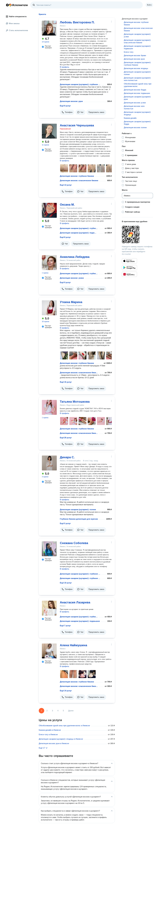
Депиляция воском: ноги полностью (134, 107)
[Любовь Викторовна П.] (49, 28)
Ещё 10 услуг (66, 583)
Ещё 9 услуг (65, 282)
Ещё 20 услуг (66, 438)
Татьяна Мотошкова (75, 401)
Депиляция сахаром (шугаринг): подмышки (79, 233)
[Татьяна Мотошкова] (49, 407)
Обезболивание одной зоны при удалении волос (137, 85)
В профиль (64, 67)
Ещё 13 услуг (66, 185)
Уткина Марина (71, 302)
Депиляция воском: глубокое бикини (77, 176)
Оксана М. (67, 204)
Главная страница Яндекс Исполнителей (17, 5)
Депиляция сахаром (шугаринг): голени (78, 509)
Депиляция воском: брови (135, 55)
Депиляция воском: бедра (135, 90)
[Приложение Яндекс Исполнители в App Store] (129, 260)
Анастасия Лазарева (75, 602)
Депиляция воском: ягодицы (136, 68)
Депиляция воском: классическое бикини (79, 180)
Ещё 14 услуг (66, 691)
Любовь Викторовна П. (77, 22)
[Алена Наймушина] (49, 651)
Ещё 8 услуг (65, 106)
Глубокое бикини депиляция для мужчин (79, 519)
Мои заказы (14, 23)
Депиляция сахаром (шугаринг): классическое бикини (137, 41)
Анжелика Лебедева (74, 256)
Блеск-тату (128, 52)
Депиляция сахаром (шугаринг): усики (137, 35)
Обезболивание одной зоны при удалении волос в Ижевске (64, 725)
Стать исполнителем (18, 30)
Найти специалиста (17, 16)
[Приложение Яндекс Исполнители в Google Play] (129, 267)
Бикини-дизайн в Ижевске (50, 730)
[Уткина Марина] (49, 307)
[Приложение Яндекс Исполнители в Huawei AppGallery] (129, 274)
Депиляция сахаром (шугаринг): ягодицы (137, 113)
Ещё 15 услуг (66, 382)
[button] (67, 112)
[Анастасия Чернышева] (49, 131)
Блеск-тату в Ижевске (48, 734)
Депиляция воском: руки (71, 101)
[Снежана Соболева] (49, 548)
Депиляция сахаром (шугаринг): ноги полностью (137, 79)
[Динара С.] (49, 463)
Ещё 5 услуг (65, 523)
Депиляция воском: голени (135, 127)
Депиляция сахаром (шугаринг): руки (137, 98)
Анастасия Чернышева (77, 125)
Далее (71, 711)
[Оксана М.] (49, 210)
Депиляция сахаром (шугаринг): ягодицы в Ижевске (61, 739)
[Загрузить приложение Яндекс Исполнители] (137, 234)
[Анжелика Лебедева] (49, 262)
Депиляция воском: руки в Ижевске (54, 743)
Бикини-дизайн (130, 118)
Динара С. (67, 457)
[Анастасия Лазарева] (49, 608)
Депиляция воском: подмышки (137, 93)
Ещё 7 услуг (65, 626)
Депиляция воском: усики (72, 278)
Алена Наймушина (73, 645)
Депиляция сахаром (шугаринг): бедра (137, 122)
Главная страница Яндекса (7, 5)
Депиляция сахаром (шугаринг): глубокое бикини (80, 84)
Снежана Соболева (74, 543)
